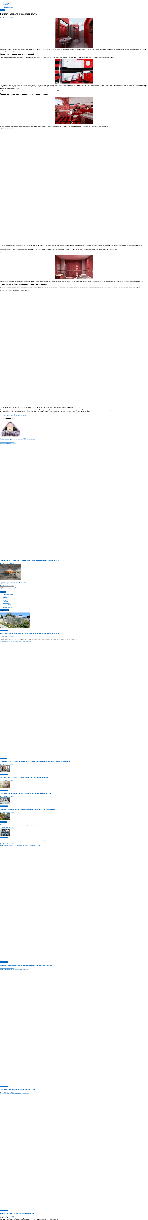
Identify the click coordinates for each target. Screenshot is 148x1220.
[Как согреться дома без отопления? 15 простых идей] (10, 436)
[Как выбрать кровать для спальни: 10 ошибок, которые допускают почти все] (5, 787)
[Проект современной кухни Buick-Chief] (10, 579)
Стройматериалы (7, 605)
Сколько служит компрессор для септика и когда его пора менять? (22, 841)
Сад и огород (6, 603)
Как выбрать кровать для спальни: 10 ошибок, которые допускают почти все (26, 793)
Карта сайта (6, 3)
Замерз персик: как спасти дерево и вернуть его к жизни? (19, 825)
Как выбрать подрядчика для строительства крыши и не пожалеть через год (26, 965)
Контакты (5, 4)
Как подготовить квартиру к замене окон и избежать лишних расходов (24, 777)
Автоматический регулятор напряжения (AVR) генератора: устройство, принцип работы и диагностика (35, 761)
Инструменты (6, 596)
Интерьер (2, 10)
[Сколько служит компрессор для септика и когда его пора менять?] (5, 835)
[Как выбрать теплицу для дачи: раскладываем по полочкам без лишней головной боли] (15, 628)
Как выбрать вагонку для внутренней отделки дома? (18, 1089)
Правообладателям (8, 7)
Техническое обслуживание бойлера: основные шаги (17, 1213)
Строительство (7, 604)
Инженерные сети (8, 594)
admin (12, 17)
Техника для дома (7, 607)
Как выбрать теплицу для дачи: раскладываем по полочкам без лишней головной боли (29, 633)
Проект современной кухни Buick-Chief (13, 583)
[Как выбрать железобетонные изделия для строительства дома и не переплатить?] (5, 803)
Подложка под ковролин (10, 414)
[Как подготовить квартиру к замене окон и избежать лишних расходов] (5, 771)
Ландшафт (6, 598)
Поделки (5, 601)
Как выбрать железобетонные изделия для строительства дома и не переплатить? (27, 809)
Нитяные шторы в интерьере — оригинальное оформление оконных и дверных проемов (30, 560)
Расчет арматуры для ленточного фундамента (16, 415)
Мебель (5, 600)
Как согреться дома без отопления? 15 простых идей (17, 439)
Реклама (5, 6)
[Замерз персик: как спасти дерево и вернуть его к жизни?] (5, 819)
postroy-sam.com (7, 2)
